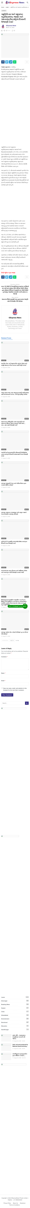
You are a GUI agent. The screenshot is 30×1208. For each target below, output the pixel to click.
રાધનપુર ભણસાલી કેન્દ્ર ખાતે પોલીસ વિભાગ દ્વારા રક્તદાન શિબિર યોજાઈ (13, 484)
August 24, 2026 (17, 1041)
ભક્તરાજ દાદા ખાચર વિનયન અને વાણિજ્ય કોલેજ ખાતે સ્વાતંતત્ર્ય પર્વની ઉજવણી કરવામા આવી (14, 571)
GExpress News (11, 25)
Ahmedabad (14, 1015)
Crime (14, 1011)
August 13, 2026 (6, 636)
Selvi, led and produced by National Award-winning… (20, 1045)
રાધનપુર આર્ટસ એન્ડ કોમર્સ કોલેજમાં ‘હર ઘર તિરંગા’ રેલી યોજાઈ (14, 633)
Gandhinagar (14, 1029)
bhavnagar (14, 1001)
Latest (4, 10)
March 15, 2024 (10, 27)
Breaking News (14, 1004)
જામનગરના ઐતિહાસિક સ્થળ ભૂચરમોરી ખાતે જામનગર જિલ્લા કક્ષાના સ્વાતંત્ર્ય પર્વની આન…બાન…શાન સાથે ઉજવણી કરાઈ (13, 423)
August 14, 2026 (6, 607)
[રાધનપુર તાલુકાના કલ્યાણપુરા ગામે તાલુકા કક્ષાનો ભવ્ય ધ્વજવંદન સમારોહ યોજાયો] (15, 500)
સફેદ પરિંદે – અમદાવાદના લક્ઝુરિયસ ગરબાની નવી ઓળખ (18, 1037)
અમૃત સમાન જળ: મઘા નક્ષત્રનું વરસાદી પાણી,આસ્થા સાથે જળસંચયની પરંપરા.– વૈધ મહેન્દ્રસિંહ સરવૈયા (15, 393)
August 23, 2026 (6, 367)
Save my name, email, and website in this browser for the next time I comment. (15, 689)
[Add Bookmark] (27, 62)
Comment (4, 657)
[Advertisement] (15, 97)
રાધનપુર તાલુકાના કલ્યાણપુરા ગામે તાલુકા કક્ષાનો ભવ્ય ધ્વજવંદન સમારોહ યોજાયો (13, 513)
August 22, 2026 (6, 396)
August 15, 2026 (6, 427)
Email (3, 680)
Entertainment (14, 1019)
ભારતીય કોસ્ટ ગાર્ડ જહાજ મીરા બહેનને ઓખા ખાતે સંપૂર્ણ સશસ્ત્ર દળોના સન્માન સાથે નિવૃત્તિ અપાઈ (14, 364)
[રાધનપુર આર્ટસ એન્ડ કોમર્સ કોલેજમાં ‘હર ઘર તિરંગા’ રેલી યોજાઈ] (15, 620)
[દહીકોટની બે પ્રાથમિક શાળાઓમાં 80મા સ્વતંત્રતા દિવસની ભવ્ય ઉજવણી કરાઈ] (15, 529)
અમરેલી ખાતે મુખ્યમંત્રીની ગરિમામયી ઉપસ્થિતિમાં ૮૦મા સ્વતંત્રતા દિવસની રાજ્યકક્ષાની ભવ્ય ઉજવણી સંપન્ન (14, 454)
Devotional (14, 1022)
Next (11, 640)
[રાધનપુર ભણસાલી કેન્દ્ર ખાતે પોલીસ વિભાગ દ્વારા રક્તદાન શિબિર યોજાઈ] (15, 471)
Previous (5, 640)
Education (14, 1026)
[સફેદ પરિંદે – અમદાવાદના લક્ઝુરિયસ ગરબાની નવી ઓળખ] (6, 1038)
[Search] (27, 2)
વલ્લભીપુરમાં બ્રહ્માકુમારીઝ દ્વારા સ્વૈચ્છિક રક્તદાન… (19, 1054)
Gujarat (14, 1008)
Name (3, 673)
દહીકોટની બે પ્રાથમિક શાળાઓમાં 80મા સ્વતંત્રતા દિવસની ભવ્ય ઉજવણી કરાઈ (14, 542)
